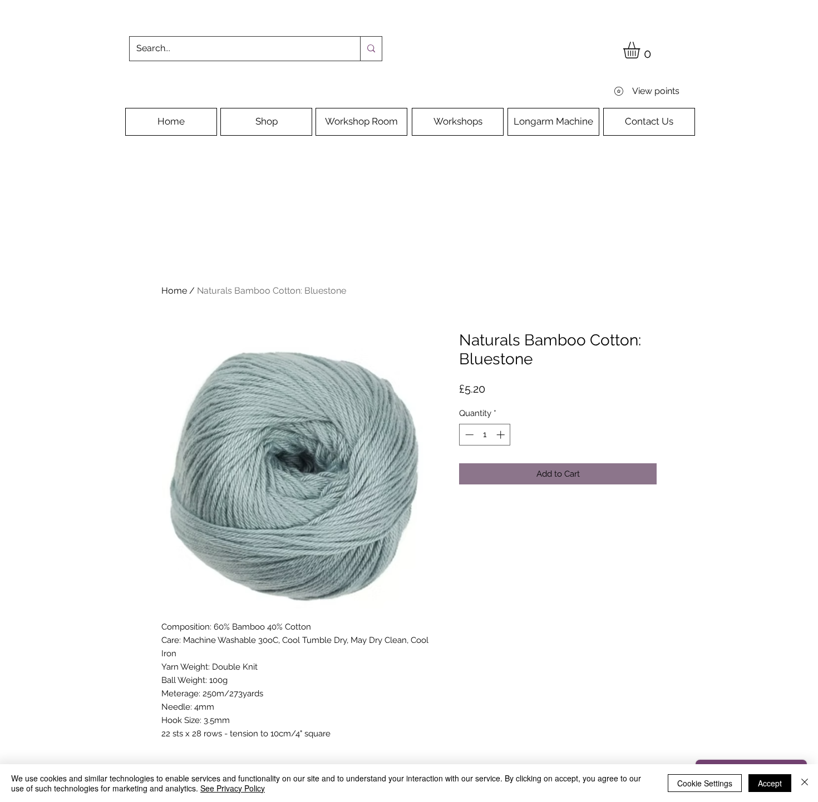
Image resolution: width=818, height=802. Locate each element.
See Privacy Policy (232, 788)
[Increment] (501, 434)
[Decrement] (468, 434)
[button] (641, 50)
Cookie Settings (704, 783)
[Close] (804, 783)
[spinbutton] (485, 434)
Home (174, 290)
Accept (770, 783)
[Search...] (371, 49)
